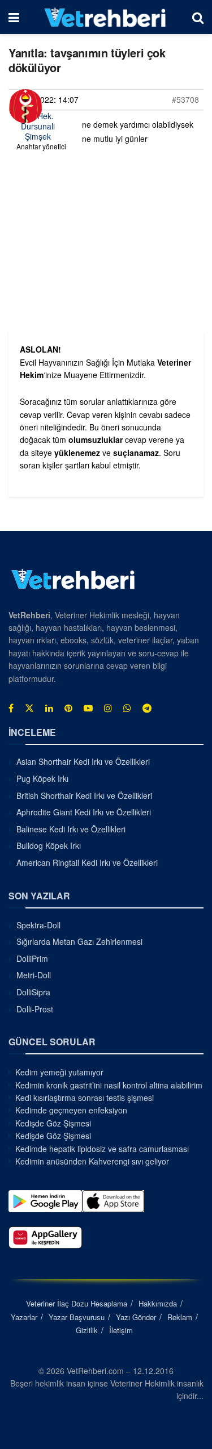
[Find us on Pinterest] (68, 708)
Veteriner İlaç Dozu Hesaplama (76, 1303)
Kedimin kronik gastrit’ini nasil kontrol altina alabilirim (108, 1085)
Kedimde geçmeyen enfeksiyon (71, 1110)
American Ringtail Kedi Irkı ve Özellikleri (87, 862)
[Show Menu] (13, 17)
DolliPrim (32, 958)
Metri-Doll (33, 975)
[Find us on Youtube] (88, 708)
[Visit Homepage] (105, 17)
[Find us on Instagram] (108, 708)
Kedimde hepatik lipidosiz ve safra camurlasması (102, 1148)
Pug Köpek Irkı (42, 778)
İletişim (121, 1330)
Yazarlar (24, 1317)
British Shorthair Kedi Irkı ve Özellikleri (84, 795)
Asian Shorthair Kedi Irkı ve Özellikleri (83, 761)
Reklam (179, 1317)
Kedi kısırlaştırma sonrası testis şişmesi (84, 1097)
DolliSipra (33, 992)
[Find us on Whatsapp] (127, 708)
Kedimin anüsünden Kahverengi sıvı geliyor (92, 1161)
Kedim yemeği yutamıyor (59, 1072)
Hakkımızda (158, 1303)
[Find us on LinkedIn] (49, 708)
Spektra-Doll (38, 925)
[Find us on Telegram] (147, 708)
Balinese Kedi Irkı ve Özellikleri (71, 829)
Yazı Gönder (136, 1317)
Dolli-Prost (34, 1009)
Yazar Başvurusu (77, 1317)
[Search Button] (198, 17)
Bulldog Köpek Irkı (48, 845)
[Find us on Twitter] (29, 708)
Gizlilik (87, 1330)
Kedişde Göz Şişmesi (53, 1123)
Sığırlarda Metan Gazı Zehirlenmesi (79, 941)
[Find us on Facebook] (11, 708)
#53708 (185, 99)
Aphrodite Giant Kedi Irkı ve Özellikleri (83, 812)
